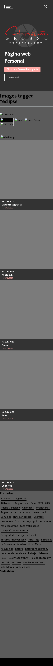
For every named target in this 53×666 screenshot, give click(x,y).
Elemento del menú (24, 6)
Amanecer (28, 507)
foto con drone (9, 526)
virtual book (23, 567)
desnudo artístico (11, 521)
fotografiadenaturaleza (14, 530)
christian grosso (22, 516)
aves (36, 512)
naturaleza (7, 548)
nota (3, 553)
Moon (38, 544)
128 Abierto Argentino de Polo (18, 503)
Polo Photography (18, 557)
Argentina (6, 512)
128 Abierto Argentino (13, 498)
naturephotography (36, 548)
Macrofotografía (11, 204)
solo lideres (7, 567)
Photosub (7, 275)
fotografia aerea (29, 526)
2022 (47, 503)
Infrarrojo (33, 539)
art (16, 512)
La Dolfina (46, 539)
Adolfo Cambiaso (10, 507)
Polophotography (41, 557)
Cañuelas (6, 516)
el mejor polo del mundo (37, 521)
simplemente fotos (34, 562)
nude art (21, 553)
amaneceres (43, 507)
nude (11, 553)
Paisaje (32, 553)
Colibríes (6, 485)
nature (19, 548)
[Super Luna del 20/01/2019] (19, 120)
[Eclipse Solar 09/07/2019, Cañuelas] (7, 124)
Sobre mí (14, 77)
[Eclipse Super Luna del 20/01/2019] (7, 120)
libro (30, 544)
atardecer (26, 512)
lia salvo (21, 544)
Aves (4, 415)
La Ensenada (8, 544)
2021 (40, 503)
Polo (3, 557)
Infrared (31, 535)
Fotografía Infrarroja (12, 535)
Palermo (43, 553)
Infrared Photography (13, 539)
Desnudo (39, 516)
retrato (16, 562)
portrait (5, 562)
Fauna (5, 345)
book (44, 512)
